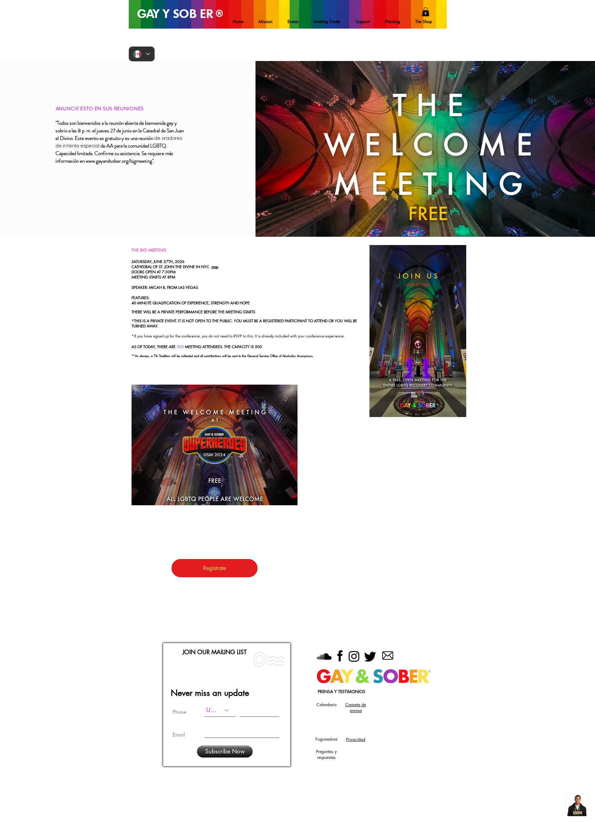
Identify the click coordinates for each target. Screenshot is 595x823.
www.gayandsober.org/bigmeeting (119, 161)
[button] (425, 11)
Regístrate (214, 568)
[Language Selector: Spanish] (142, 54)
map (214, 266)
